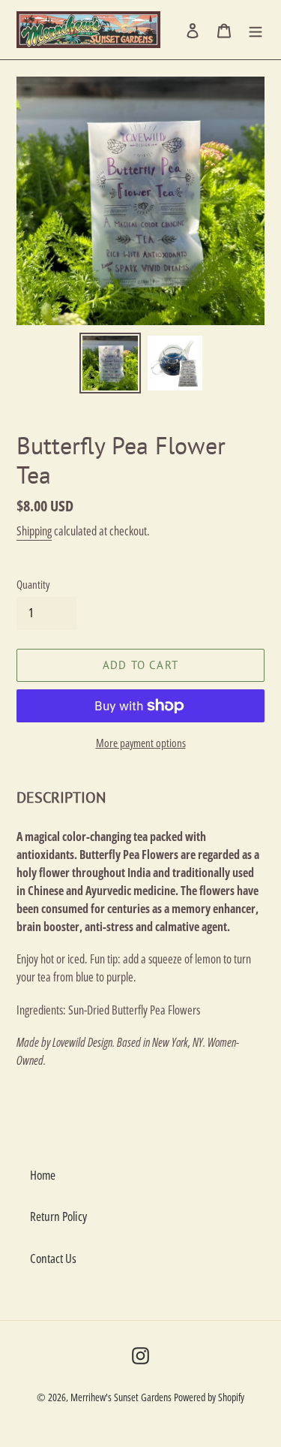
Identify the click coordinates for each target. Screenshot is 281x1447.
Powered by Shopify (209, 1397)
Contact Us (53, 1258)
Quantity (32, 584)
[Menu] (255, 30)
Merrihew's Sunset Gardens (121, 1397)
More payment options (141, 742)
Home (42, 1174)
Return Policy (58, 1216)
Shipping (34, 531)
